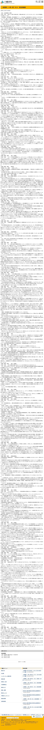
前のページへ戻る (22, 661)
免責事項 (33, 714)
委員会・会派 (4, 681)
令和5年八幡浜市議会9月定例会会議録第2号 (32, 694)
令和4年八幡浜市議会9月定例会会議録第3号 (32, 690)
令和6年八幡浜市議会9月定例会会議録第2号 (32, 703)
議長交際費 (3, 698)
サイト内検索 (37, 2)
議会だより (3, 687)
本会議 (2, 673)
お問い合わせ (15, 717)
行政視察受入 (4, 684)
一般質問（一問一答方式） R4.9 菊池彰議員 (32, 686)
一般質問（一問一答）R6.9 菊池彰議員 (31, 699)
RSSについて (39, 714)
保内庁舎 (2, 720)
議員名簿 (3, 679)
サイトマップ (9, 717)
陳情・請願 (3, 690)
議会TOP (3, 670)
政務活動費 (3, 701)
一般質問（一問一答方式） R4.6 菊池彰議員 (32, 682)
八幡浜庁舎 (3, 719)
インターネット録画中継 (6, 676)
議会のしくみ (4, 693)
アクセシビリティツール (39, 2)
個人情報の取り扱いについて (8, 714)
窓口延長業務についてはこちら (10, 724)
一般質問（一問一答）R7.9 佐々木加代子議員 (32, 707)
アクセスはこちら (27, 719)
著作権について (26, 714)
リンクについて (18, 714)
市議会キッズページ (5, 695)
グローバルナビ (42, 2)
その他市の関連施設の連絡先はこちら (31, 721)
